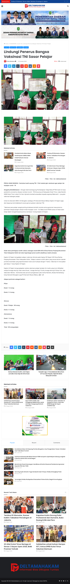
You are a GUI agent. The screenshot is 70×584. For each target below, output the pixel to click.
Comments (56, 442)
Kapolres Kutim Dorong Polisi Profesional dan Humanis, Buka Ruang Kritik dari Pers (33, 1)
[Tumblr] (18, 66)
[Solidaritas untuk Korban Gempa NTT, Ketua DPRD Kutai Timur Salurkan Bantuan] (13, 393)
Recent (34, 442)
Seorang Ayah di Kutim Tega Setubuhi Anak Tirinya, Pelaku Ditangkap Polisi (38, 472)
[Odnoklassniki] (34, 66)
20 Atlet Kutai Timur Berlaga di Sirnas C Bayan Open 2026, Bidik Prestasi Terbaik (56, 168)
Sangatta (26, 47)
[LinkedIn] (14, 66)
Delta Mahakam (11, 61)
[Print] (52, 347)
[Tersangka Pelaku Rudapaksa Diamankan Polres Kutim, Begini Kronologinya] (8, 482)
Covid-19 (19, 43)
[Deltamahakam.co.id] (35, 6)
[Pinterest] (22, 66)
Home (6, 43)
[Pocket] (38, 66)
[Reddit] (26, 66)
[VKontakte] (30, 66)
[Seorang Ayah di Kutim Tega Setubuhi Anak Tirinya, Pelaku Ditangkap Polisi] (8, 474)
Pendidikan (19, 47)
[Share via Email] (48, 347)
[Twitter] (9, 66)
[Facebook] (5, 66)
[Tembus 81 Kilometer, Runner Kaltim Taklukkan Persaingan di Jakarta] (41, 155)
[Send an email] (15, 61)
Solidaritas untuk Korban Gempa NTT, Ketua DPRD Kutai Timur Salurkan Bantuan (13, 402)
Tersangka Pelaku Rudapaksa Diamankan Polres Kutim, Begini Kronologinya (38, 479)
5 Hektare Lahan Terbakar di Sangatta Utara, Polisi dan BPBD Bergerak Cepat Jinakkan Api (56, 403)
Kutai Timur (13, 47)
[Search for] (68, 7)
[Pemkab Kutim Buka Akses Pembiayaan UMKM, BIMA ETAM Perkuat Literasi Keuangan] (8, 155)
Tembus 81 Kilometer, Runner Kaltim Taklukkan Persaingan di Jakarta (56, 155)
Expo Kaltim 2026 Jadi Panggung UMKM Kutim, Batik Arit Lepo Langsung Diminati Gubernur (35, 403)
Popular (12, 442)
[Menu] (2, 7)
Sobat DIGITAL (43, 581)
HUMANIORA (12, 43)
